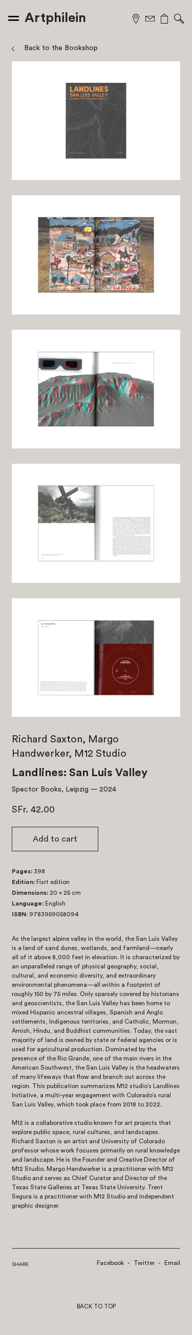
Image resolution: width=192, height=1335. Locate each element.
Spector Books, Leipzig (50, 789)
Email (172, 1263)
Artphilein (55, 18)
